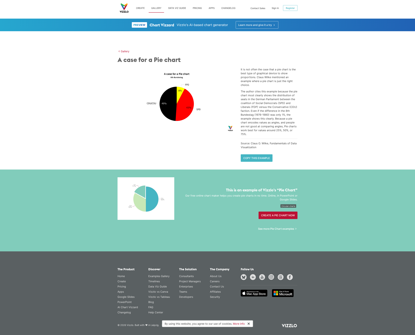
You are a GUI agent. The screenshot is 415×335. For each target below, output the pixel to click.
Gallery (156, 8)
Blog (151, 302)
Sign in (275, 8)
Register (290, 8)
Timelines (154, 281)
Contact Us (217, 286)
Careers (214, 281)
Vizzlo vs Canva (158, 291)
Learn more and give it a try (255, 25)
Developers (186, 296)
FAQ (150, 307)
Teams (183, 291)
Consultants (186, 276)
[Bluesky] (244, 277)
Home (121, 276)
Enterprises (186, 286)
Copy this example (256, 158)
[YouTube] (262, 277)
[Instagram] (272, 277)
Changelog (228, 8)
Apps (212, 8)
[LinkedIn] (253, 277)
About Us (215, 276)
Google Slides (126, 296)
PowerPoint (125, 302)
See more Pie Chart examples (276, 228)
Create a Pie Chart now (278, 215)
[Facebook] (290, 277)
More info (239, 323)
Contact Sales (257, 8)
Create (140, 8)
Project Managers (190, 281)
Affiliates (215, 291)
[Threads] (281, 277)
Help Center (155, 312)
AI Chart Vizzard (128, 307)
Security (215, 296)
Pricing (197, 8)
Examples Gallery (159, 276)
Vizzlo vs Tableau (159, 296)
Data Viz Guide (177, 8)
